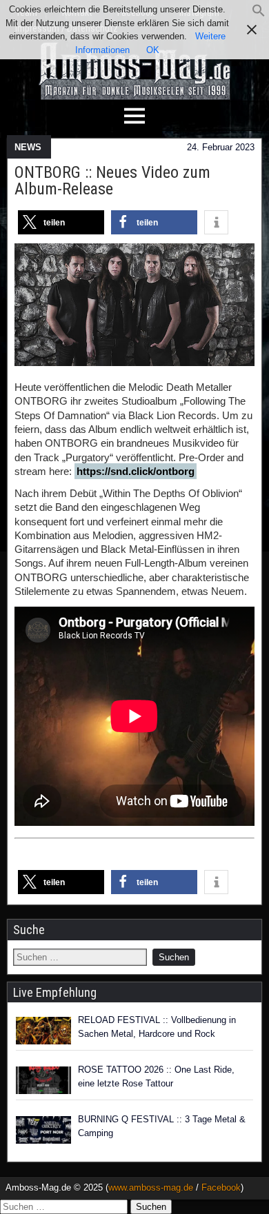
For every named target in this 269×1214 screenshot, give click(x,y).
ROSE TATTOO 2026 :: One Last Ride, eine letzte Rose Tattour (156, 1076)
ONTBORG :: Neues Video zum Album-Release (112, 181)
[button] (259, 14)
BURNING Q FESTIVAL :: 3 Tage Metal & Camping (162, 1126)
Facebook (221, 1187)
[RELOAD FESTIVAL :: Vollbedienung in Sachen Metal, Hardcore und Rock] (43, 1030)
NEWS (27, 147)
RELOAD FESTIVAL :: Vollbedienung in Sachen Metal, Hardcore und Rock (157, 1027)
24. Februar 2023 (221, 147)
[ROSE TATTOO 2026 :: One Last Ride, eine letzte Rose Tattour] (43, 1080)
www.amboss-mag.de (150, 1187)
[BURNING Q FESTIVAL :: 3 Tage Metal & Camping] (43, 1130)
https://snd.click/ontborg (136, 471)
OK (152, 50)
